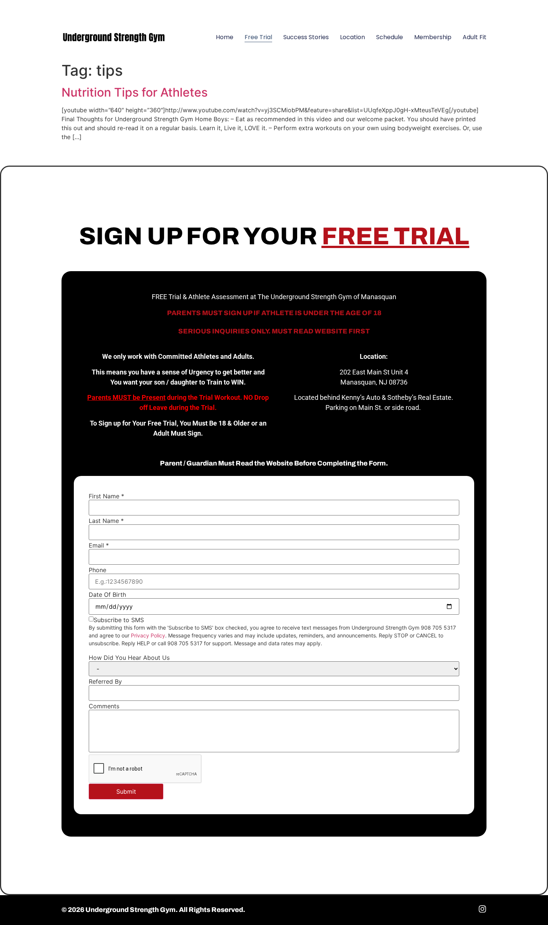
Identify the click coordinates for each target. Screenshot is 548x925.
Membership (432, 37)
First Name (106, 496)
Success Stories (306, 37)
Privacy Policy (148, 635)
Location (352, 37)
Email (99, 545)
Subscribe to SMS (119, 620)
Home (224, 37)
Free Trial (258, 37)
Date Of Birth (107, 595)
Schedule (389, 37)
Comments (104, 706)
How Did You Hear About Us (129, 658)
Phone (97, 570)
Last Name (106, 521)
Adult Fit (474, 37)
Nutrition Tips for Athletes (135, 92)
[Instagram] (477, 9)
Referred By (105, 681)
